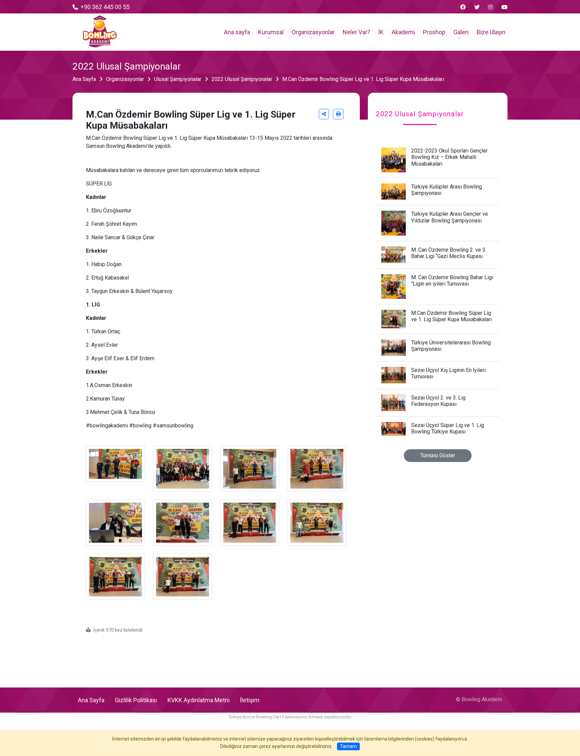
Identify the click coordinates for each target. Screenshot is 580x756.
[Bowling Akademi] (99, 32)
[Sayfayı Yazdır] (338, 114)
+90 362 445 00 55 (105, 6)
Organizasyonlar (125, 79)
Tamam (348, 746)
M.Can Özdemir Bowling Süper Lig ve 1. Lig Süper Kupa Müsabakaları (363, 79)
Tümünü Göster (437, 455)
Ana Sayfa (84, 79)
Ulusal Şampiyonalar (177, 79)
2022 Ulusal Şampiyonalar (241, 79)
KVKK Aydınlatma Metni (198, 700)
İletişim (249, 700)
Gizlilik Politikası (136, 700)
